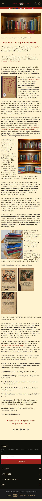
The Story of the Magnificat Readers (18, 42)
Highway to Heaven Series (10, 61)
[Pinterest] (28, 429)
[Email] (17, 429)
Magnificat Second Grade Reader (12, 345)
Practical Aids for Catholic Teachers (13, 130)
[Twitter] (24, 429)
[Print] (21, 429)
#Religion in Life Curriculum (21, 424)
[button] (21, 8)
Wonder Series (34, 128)
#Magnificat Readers (28, 421)
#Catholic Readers (13, 421)
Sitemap (33, 491)
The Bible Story (31, 130)
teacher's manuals (33, 79)
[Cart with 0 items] (39, 3)
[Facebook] (14, 429)
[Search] (36, 3)
